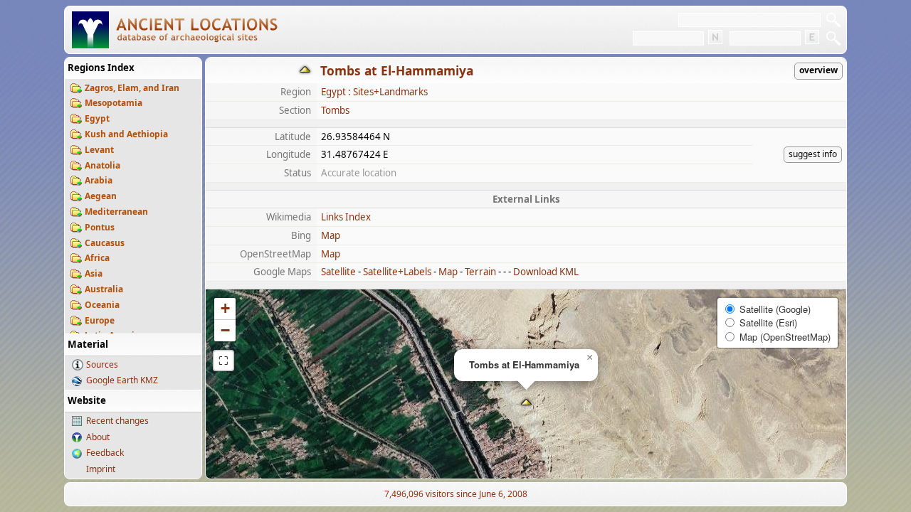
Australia (104, 289)
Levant (99, 150)
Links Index (346, 216)
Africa (97, 258)
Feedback (105, 453)
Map (330, 235)
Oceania (102, 305)
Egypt (97, 118)
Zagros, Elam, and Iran (132, 88)
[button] (526, 403)
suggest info (813, 154)
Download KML (546, 271)
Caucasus (105, 243)
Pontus (100, 227)
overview (818, 70)
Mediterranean (116, 212)
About (98, 437)
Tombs (335, 110)
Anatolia (102, 165)
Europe (100, 320)
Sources (102, 364)
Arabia (98, 180)
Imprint (100, 469)
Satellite (338, 271)
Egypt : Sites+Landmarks (374, 91)
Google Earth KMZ (122, 380)
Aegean (101, 196)
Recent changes (117, 421)
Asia (93, 273)
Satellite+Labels (397, 271)
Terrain (480, 271)
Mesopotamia (113, 103)
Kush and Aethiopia (126, 134)
